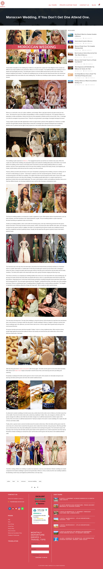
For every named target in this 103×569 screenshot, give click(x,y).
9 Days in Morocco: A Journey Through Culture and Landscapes (75, 512)
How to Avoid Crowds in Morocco (83, 41)
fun (18, 481)
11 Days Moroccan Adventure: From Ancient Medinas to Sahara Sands (77, 505)
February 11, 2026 (80, 84)
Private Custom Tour (68, 5)
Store (9, 521)
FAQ (9, 519)
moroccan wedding (32, 481)
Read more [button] (36, 522)
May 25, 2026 (78, 38)
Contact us (84, 5)
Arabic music (18, 370)
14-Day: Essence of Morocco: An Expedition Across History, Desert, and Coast (77, 539)
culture (8, 481)
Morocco (25, 160)
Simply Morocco (88, 38)
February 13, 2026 (80, 77)
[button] (48, 516)
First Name (33, 549)
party (40, 481)
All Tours (53, 5)
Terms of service (11, 530)
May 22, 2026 (78, 43)
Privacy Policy (11, 528)
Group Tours (11, 526)
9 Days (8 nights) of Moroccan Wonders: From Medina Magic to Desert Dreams (76, 532)
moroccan (23, 481)
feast (14, 481)
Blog (94, 5)
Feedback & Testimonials (13, 535)
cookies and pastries (24, 368)
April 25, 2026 (79, 57)
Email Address (34, 543)
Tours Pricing (11, 524)
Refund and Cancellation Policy (15, 533)
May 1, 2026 (78, 50)
